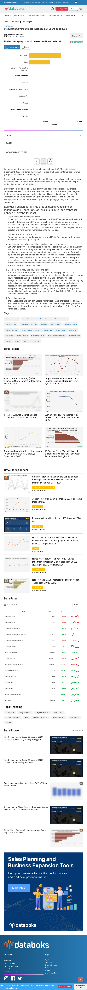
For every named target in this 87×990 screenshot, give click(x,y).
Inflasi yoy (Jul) (10, 616)
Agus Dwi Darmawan (15, 34)
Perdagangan (27, 22)
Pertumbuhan (74, 717)
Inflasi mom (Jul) (10, 622)
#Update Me (36, 341)
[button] (77, 2)
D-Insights (44, 2)
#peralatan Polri (74, 336)
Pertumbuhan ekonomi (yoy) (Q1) (16, 634)
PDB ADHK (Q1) (10, 658)
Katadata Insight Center (55, 2)
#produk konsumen (60, 319)
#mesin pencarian (12, 330)
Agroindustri (38, 570)
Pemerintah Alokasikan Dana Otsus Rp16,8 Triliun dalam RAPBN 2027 (25, 784)
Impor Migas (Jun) (11, 676)
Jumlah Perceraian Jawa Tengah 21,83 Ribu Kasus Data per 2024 (57, 500)
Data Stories (15, 22)
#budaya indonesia (12, 319)
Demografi (37, 507)
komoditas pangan (13, 717)
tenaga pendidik (58, 717)
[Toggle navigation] (80, 8)
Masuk (73, 9)
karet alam (10, 713)
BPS (26, 717)
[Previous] (78, 15)
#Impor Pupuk (60, 330)
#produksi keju (56, 324)
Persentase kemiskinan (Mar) (14, 640)
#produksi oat (47, 330)
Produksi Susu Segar (40, 717)
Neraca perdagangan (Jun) (14, 664)
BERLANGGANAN (65, 987)
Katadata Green (36, 2)
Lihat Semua (76, 730)
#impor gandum (22, 336)
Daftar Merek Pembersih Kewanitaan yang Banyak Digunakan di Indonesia (25, 831)
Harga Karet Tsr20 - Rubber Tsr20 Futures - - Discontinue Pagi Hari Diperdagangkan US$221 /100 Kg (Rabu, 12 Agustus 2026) (55, 561)
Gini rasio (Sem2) (10, 646)
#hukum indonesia (44, 319)
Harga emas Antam (42, 713)
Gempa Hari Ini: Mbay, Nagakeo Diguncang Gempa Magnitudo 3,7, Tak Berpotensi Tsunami (26, 808)
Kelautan (48, 970)
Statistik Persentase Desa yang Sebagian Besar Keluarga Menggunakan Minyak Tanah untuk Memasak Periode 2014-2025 (55, 479)
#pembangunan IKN (38, 336)
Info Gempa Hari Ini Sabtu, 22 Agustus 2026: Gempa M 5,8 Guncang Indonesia (23, 761)
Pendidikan (37, 588)
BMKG (9, 722)
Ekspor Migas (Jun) (11, 670)
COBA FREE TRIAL (80, 986)
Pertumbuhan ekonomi (12, 628)
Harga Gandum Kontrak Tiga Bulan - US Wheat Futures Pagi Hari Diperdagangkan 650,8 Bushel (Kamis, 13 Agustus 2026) (56, 540)
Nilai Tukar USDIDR (11, 652)
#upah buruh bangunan (28, 324)
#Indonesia (9, 336)
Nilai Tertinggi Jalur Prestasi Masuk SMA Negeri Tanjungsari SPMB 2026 (55, 581)
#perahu (8, 341)
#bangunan (73, 330)
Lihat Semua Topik (51, 973)
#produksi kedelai (70, 324)
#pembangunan (11, 324)
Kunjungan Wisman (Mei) (13, 694)
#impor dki (43, 324)
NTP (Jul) (8, 700)
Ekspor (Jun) (9, 682)
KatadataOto (66, 2)
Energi (47, 967)
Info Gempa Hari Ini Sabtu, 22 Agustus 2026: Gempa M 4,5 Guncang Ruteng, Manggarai (23, 738)
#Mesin (25, 341)
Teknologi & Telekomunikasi (44, 487)
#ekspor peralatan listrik (56, 336)
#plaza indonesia (28, 319)
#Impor (17, 341)
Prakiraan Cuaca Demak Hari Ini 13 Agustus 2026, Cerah (56, 520)
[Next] (82, 15)
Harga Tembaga (25, 713)
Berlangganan (62, 9)
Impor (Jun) (9, 688)
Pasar (36, 548)
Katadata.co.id (27, 2)
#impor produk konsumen (30, 330)
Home (6, 22)
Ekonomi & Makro (51, 965)
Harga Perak (58, 713)
